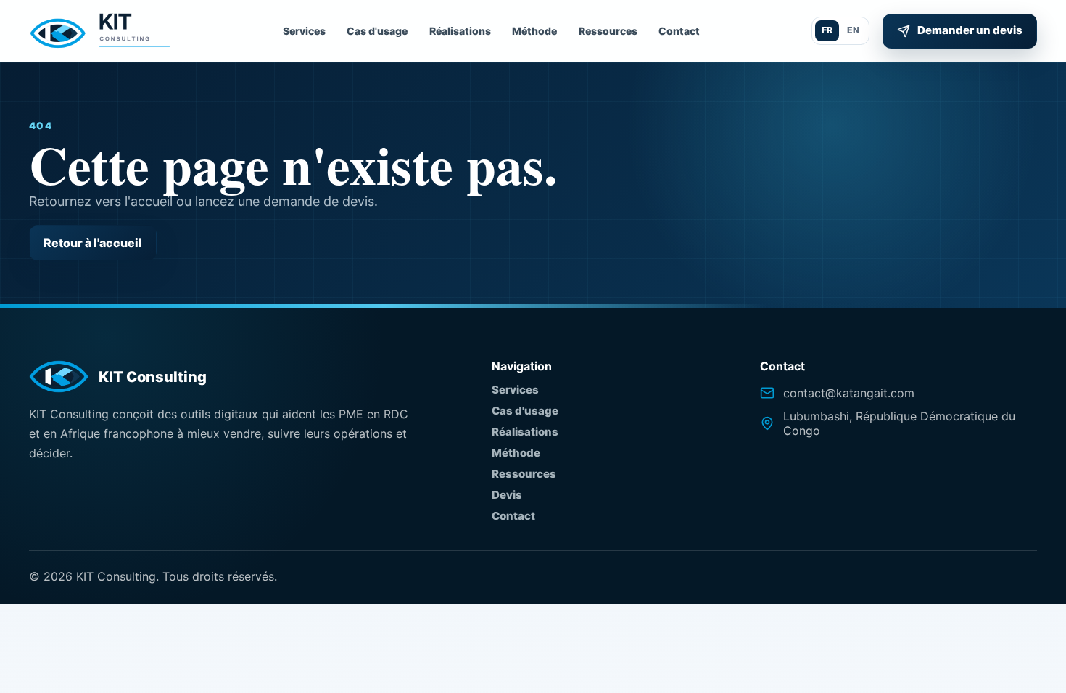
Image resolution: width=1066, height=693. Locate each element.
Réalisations (460, 31)
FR (827, 30)
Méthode (534, 31)
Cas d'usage (377, 31)
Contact (679, 31)
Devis (507, 495)
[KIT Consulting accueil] (100, 30)
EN (853, 30)
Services (304, 31)
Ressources (608, 31)
